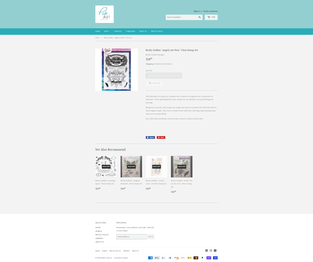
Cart (213, 17)
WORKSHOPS (130, 31)
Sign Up (150, 237)
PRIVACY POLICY (157, 31)
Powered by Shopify (121, 258)
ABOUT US (143, 31)
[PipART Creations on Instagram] (211, 250)
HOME (97, 31)
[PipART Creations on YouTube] (215, 250)
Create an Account (210, 11)
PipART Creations (106, 258)
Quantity (149, 70)
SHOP (106, 31)
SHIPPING (99, 238)
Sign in (197, 11)
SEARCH (98, 231)
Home (97, 38)
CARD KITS (118, 31)
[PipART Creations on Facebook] (206, 250)
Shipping (149, 64)
